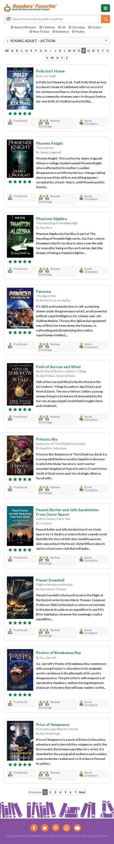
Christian (78, 27)
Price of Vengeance (52, 724)
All (7, 50)
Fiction (96, 27)
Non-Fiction (41, 31)
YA (63, 27)
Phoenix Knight (49, 143)
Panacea (43, 291)
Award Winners (25, 27)
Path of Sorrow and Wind (58, 366)
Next (82, 792)
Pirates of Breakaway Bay (58, 652)
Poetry (80, 31)
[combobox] (57, 19)
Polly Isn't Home (50, 71)
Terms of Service (96, 835)
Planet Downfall (50, 580)
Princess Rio (47, 439)
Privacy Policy (71, 835)
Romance (62, 31)
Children (49, 27)
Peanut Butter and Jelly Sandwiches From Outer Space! (67, 511)
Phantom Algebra (51, 218)
